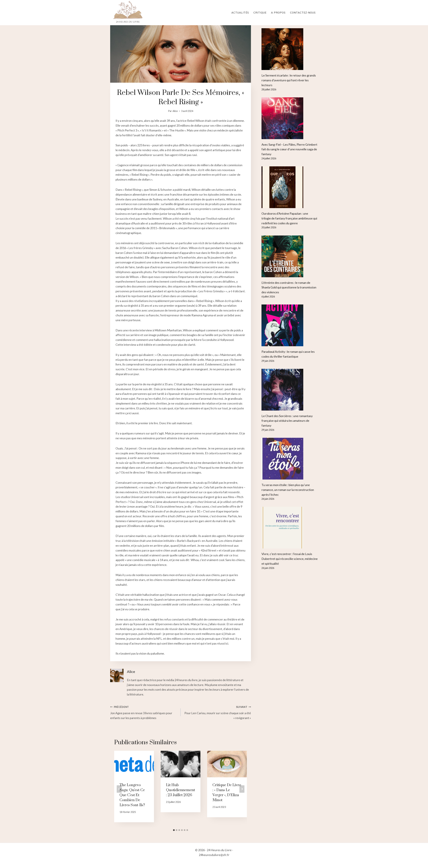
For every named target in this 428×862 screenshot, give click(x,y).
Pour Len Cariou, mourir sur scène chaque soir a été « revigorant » (217, 713)
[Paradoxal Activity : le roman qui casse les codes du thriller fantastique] (289, 325)
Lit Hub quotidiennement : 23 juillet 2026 (180, 790)
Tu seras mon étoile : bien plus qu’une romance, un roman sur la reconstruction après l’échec (287, 489)
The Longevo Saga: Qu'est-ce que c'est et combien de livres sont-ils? (132, 795)
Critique (259, 12)
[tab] (174, 830)
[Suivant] (241, 789)
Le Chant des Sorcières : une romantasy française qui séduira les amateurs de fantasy (287, 420)
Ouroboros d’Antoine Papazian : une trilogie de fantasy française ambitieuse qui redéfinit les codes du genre (289, 218)
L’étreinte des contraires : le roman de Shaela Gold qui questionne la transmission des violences (288, 287)
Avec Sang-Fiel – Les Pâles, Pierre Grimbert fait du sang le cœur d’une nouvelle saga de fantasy (289, 149)
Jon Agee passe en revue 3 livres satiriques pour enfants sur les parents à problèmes (141, 713)
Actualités (240, 12)
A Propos (278, 12)
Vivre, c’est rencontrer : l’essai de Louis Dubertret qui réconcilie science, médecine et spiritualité (289, 558)
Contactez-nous (303, 12)
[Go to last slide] (119, 789)
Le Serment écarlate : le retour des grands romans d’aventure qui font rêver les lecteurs (288, 80)
